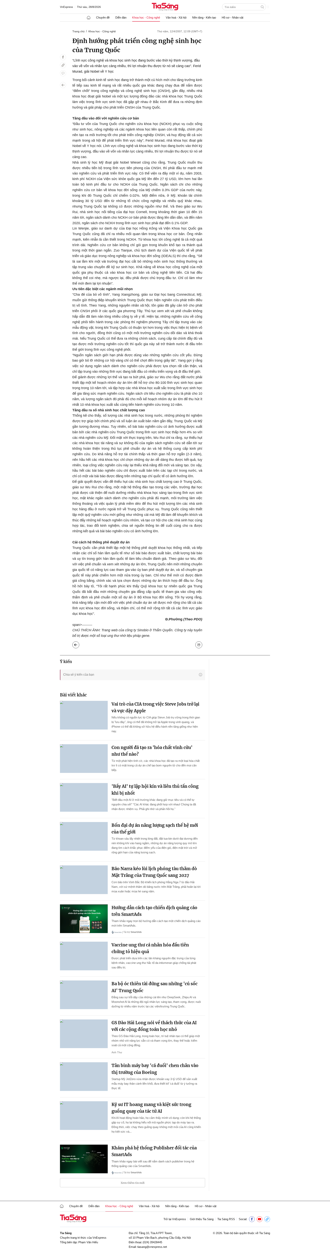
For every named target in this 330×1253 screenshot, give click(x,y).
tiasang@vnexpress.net (152, 1246)
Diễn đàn (120, 17)
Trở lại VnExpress (174, 1219)
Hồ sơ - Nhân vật (232, 17)
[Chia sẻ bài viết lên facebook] (63, 57)
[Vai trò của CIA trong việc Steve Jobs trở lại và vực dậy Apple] (84, 715)
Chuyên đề (103, 17)
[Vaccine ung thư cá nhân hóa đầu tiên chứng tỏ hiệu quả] (84, 956)
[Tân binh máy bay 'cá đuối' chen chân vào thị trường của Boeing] (84, 1076)
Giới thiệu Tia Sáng (202, 1219)
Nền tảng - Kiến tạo (204, 17)
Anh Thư (117, 1052)
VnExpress (66, 7)
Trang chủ (78, 31)
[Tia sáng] (165, 7)
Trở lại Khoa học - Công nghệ (78, 644)
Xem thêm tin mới (133, 1183)
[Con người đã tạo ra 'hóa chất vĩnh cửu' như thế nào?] (84, 758)
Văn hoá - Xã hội (176, 17)
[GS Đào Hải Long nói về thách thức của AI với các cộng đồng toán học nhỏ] (84, 1033)
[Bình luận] (63, 73)
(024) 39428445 (152, 1242)
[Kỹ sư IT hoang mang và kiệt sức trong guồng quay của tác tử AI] (84, 1115)
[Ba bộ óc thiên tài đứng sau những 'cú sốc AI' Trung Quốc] (84, 994)
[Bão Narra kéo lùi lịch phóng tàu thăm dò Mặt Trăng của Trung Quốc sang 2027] (84, 879)
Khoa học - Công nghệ (146, 17)
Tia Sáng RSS (226, 1219)
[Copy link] (63, 65)
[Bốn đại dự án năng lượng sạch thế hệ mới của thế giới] (84, 836)
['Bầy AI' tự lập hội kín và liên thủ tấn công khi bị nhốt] (84, 797)
